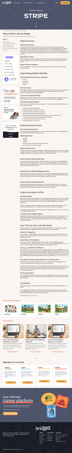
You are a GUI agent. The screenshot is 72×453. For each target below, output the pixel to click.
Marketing (49, 438)
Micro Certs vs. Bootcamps (61, 435)
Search (41, 443)
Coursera (66, 243)
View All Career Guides (61, 441)
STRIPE (24, 30)
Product (49, 435)
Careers (41, 438)
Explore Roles (61, 381)
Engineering (50, 436)
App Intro (58, 439)
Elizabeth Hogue (23, 36)
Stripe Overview (6, 41)
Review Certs (44, 381)
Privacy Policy (42, 439)
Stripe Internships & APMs (8, 46)
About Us (41, 436)
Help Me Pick (11, 382)
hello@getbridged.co (32, 295)
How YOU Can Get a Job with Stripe (10, 48)
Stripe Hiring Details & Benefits (9, 43)
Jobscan (25, 247)
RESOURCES (9, 30)
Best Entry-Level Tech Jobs (60, 235)
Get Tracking (28, 382)
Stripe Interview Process (8, 44)
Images (41, 441)
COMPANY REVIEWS (17, 30)
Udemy (23, 245)
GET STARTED (10, 413)
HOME (4, 30)
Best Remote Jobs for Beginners (60, 437)
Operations (49, 440)
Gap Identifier (42, 435)
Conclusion (5, 50)
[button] (17, 2)
